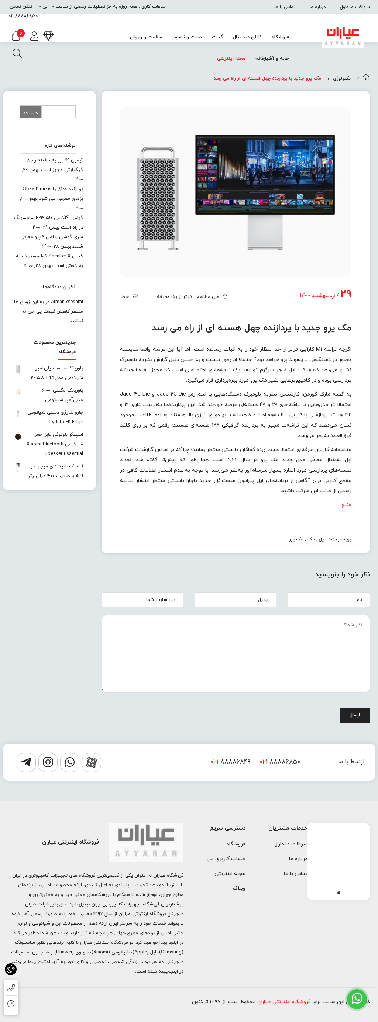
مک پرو (296, 539)
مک (311, 539)
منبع (346, 504)
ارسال (355, 715)
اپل (322, 539)
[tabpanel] (338, 859)
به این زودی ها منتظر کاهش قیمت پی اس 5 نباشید (48, 311)
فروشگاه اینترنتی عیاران (284, 1001)
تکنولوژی (342, 78)
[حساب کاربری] (34, 37)
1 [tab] (338, 892)
